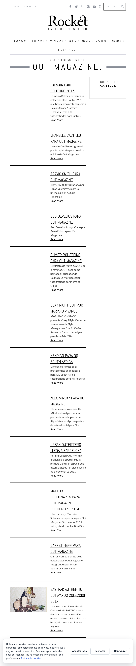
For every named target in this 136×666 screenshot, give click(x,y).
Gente (72, 40)
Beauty (62, 50)
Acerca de (30, 6)
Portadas (38, 40)
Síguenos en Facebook (108, 83)
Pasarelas (56, 40)
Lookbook (20, 40)
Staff (15, 6)
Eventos (101, 40)
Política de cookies (31, 658)
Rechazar (100, 651)
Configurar (120, 651)
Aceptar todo (79, 651)
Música (116, 40)
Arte (75, 50)
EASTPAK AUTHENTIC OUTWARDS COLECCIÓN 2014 (68, 595)
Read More (56, 119)
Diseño (86, 40)
